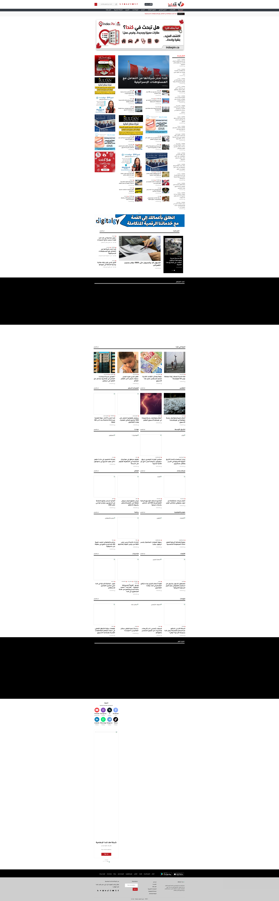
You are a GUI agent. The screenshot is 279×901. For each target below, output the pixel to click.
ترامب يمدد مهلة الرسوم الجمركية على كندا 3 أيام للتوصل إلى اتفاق (179, 167)
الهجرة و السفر (178, 134)
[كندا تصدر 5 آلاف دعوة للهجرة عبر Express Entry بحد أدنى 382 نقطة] (104, 403)
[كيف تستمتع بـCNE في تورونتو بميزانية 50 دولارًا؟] (138, 199)
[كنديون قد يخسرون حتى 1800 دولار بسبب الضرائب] (165, 93)
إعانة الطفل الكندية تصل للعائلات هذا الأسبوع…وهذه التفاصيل (179, 186)
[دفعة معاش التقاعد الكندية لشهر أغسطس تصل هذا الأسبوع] (138, 147)
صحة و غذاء (178, 202)
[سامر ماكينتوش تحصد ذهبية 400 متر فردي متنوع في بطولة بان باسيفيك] (104, 528)
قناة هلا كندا (123, 581)
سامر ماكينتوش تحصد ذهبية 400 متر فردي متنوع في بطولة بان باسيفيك (105, 544)
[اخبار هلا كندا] (176, 4)
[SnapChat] (124, 4)
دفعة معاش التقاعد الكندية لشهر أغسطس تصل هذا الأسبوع (152, 379)
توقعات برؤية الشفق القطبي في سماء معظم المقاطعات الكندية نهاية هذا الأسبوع (105, 631)
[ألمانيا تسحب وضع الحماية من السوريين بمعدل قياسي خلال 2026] (104, 486)
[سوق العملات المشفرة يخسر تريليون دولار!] (151, 528)
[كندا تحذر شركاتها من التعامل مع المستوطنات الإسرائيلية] (165, 101)
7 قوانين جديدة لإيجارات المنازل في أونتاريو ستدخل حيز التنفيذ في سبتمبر (104, 379)
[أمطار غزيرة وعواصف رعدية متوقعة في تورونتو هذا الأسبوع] (138, 109)
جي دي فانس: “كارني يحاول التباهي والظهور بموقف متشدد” (179, 90)
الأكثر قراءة (181, 56)
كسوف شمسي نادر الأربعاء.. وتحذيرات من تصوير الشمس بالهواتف (151, 631)
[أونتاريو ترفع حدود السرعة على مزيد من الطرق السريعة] (138, 138)
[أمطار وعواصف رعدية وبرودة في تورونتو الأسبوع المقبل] (151, 403)
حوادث (159, 136)
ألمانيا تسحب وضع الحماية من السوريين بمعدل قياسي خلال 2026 (105, 503)
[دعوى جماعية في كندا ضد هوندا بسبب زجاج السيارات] (138, 93)
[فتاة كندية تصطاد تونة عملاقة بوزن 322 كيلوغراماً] (165, 109)
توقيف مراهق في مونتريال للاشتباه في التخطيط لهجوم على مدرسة (158, 13)
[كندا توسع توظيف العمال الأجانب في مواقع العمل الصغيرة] (165, 174)
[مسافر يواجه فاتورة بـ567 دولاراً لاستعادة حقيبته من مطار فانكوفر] (138, 182)
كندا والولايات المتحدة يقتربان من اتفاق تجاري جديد (179, 72)
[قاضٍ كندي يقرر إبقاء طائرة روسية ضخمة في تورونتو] (138, 101)
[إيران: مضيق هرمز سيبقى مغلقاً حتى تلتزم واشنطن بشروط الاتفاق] (128, 486)
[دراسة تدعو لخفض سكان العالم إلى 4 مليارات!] (127, 614)
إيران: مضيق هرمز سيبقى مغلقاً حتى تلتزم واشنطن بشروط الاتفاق (130, 503)
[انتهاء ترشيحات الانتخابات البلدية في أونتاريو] (138, 190)
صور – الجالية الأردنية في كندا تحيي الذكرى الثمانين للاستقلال (105, 586)
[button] (95, 13)
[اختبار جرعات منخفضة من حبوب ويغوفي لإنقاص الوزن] (174, 486)
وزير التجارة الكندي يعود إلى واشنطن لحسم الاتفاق (179, 120)
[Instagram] (131, 4)
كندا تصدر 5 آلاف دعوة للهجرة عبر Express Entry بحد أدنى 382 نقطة (179, 137)
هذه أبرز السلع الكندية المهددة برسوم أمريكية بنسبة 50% (179, 177)
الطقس (182, 388)
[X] (135, 4)
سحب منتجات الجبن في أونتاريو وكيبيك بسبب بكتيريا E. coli (179, 205)
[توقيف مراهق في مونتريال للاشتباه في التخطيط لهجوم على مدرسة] (128, 445)
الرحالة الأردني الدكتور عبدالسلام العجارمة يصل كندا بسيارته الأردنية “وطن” (174, 631)
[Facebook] (137, 4)
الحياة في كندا (178, 105)
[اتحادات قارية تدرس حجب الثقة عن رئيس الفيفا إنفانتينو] (128, 528)
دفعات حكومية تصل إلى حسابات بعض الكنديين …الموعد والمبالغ (179, 147)
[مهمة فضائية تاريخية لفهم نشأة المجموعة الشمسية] (174, 528)
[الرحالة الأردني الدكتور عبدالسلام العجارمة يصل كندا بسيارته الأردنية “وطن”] (174, 614)
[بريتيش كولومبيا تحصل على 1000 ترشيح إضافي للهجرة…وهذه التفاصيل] (128, 403)
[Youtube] (97, 712)
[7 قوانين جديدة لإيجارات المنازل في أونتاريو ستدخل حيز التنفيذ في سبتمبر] (104, 362)
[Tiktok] (116, 721)
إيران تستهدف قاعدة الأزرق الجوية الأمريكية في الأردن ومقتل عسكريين (175, 462)
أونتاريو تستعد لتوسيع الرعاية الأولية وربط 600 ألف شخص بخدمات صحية (151, 503)
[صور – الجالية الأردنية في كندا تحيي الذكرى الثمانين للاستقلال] (104, 569)
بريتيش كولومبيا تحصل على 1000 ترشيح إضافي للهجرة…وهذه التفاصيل (129, 420)
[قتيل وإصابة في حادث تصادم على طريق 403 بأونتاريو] (165, 190)
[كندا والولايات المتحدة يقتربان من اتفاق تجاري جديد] (165, 182)
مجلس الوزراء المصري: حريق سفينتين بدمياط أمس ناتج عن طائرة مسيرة (151, 462)
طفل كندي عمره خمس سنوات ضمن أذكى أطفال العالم (129, 379)
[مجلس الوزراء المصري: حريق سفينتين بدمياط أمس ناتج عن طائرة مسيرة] (151, 445)
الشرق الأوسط (180, 429)
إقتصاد (183, 581)
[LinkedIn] (127, 4)
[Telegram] (122, 4)
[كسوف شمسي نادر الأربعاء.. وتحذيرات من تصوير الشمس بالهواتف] (151, 614)
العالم (136, 471)
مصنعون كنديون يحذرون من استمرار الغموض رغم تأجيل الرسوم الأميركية (175, 586)
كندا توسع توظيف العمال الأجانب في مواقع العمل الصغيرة (178, 63)
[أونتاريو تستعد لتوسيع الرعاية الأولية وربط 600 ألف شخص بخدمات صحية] (151, 486)
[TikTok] (129, 4)
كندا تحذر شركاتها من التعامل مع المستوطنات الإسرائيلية (107, 251)
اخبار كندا (178, 69)
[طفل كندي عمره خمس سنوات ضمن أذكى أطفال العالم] (138, 174)
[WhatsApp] (103, 721)
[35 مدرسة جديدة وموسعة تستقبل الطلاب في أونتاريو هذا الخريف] (165, 147)
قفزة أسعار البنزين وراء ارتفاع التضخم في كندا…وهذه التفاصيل (151, 586)
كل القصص (102, 231)
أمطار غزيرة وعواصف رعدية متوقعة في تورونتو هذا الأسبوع (175, 420)
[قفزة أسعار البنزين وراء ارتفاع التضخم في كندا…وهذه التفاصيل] (151, 569)
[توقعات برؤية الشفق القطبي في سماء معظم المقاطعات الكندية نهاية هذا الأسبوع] (104, 614)
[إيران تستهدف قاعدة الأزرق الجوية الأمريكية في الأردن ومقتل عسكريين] (174, 445)
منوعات (182, 599)
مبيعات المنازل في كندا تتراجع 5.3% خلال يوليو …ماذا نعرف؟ (179, 196)
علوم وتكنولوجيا (179, 512)
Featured (183, 69)
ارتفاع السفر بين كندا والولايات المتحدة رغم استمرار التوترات (180, 99)
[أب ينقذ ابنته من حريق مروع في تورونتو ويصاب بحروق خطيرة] (165, 199)
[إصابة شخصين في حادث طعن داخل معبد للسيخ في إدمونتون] (165, 138)
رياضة (136, 512)
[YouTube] (133, 4)
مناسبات (135, 554)
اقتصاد (182, 554)
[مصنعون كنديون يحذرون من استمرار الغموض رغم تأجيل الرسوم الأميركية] (174, 569)
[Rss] (120, 4)
